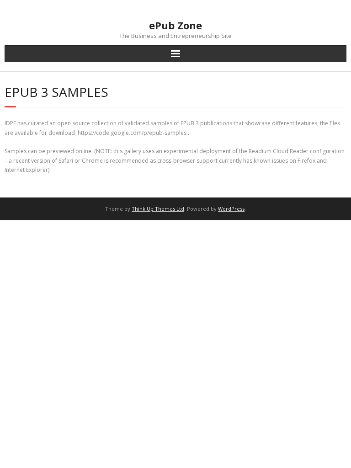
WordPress (231, 208)
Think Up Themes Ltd (158, 208)
